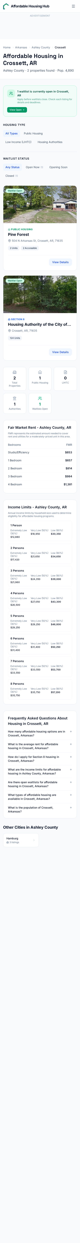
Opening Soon (58, 167)
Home (6, 47)
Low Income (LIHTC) (18, 142)
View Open (16, 109)
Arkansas (21, 47)
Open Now (34, 167)
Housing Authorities (50, 142)
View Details (60, 262)
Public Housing (33, 133)
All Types (11, 133)
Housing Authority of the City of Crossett (37, 324)
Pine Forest (18, 234)
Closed (11, 175)
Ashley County (41, 47)
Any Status (12, 167)
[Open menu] (73, 6)
